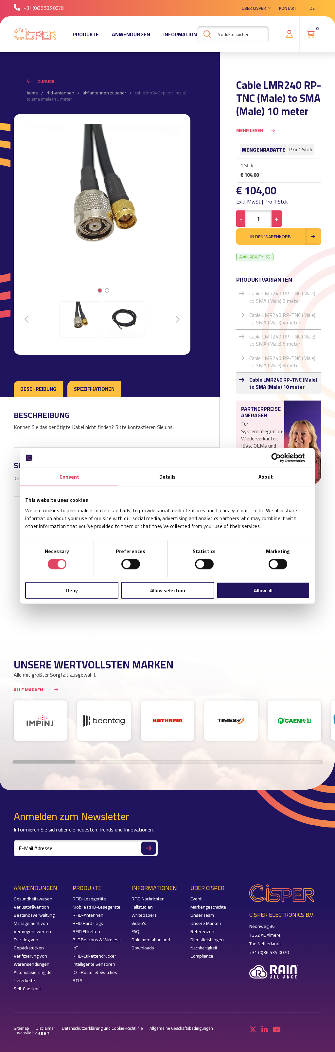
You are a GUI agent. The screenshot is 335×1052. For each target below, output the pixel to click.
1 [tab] (99, 290)
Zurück (45, 81)
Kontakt (287, 8)
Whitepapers (144, 915)
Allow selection (167, 590)
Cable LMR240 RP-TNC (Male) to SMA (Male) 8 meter (282, 361)
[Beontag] (104, 720)
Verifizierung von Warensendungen (31, 960)
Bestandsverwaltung (34, 915)
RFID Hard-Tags (88, 923)
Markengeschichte (208, 907)
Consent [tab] (69, 477)
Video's (139, 923)
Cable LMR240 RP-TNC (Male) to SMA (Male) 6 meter (282, 340)
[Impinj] (40, 720)
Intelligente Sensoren (94, 964)
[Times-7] (231, 720)
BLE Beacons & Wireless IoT (97, 944)
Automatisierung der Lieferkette (33, 976)
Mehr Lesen (250, 130)
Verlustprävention (31, 907)
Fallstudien (142, 907)
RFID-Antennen (60, 93)
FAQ (135, 932)
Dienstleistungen (207, 940)
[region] (167, 723)
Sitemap (21, 1028)
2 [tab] (106, 290)
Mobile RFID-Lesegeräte (96, 907)
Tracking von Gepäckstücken (29, 944)
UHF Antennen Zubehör (104, 93)
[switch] (130, 564)
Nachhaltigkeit (203, 948)
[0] (311, 34)
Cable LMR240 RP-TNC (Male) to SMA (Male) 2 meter (282, 296)
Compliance (201, 956)
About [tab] (265, 477)
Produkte (86, 34)
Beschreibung (38, 389)
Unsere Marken (205, 923)
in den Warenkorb (270, 236)
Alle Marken (28, 689)
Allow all (263, 590)
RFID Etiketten (86, 932)
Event (196, 899)
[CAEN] (294, 720)
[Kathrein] (167, 720)
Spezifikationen (94, 389)
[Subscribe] (148, 848)
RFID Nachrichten (148, 899)
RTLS (77, 981)
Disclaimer (45, 1028)
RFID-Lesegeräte (89, 899)
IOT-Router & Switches (95, 972)
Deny (72, 590)
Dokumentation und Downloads (151, 944)
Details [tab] (167, 477)
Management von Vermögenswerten (32, 927)
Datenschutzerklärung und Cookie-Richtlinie (102, 1028)
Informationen (183, 34)
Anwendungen (131, 34)
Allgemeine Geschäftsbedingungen (181, 1028)
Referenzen (202, 932)
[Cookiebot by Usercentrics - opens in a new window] (281, 458)
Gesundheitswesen (33, 899)
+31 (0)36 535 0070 (43, 8)
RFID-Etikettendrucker (94, 956)
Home (32, 93)
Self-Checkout (27, 989)
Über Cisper (254, 8)
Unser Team (202, 915)
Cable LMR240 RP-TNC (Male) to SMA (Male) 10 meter (283, 383)
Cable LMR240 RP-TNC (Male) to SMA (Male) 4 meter (282, 318)
